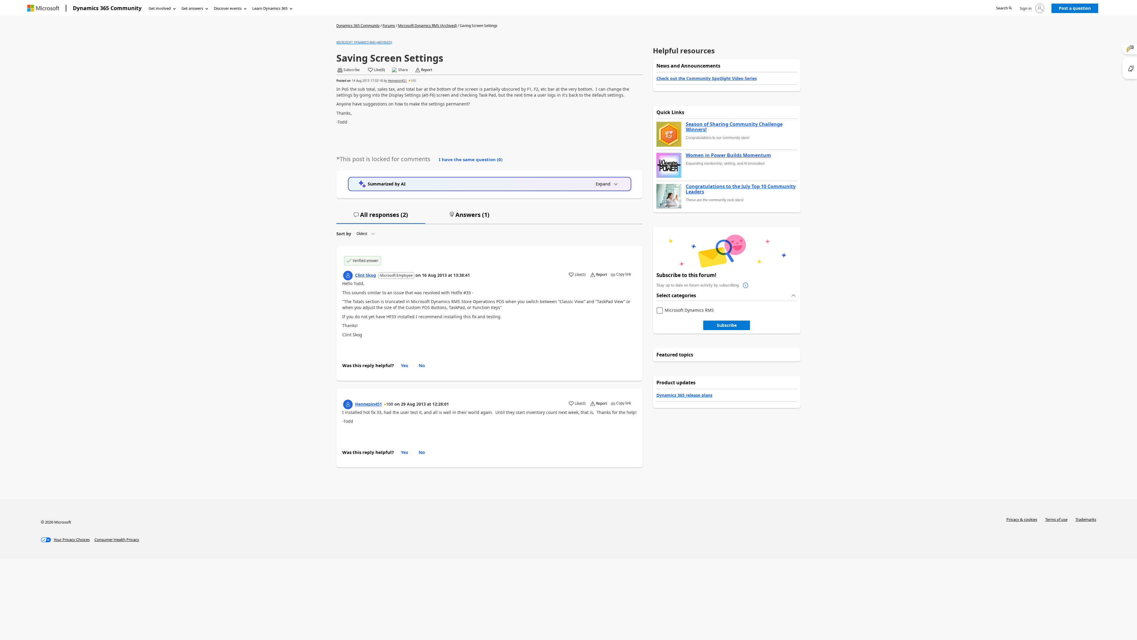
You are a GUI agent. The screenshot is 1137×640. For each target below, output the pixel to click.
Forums (389, 25)
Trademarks (1085, 519)
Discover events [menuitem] (228, 8)
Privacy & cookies (1021, 519)
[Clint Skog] (348, 275)
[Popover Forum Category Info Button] (745, 285)
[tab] (380, 217)
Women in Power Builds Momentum (728, 155)
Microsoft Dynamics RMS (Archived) (427, 25)
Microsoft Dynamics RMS (689, 310)
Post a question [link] (1075, 8)
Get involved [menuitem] (160, 8)
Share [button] (403, 70)
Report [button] (426, 70)
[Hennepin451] (348, 404)
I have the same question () (470, 159)
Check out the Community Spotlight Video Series (706, 78)
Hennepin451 (397, 81)
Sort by (343, 233)
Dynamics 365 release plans (684, 395)
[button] (1004, 8)
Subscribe (727, 325)
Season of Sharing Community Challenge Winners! (734, 127)
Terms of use (1056, 519)
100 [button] (413, 81)
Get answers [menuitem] (192, 8)
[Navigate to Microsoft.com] (43, 8)
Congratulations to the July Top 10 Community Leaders (741, 189)
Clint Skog (365, 275)
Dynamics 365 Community (107, 8)
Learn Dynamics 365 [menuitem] (270, 8)
